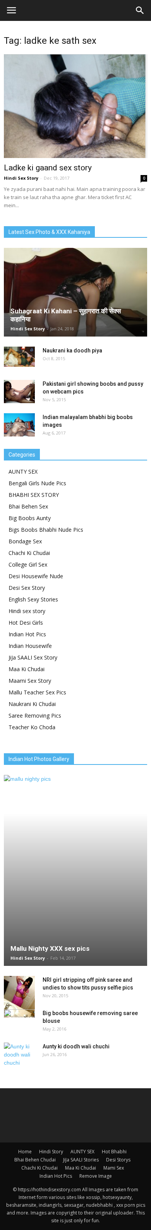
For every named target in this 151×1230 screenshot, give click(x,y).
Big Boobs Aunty (30, 518)
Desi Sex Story (27, 587)
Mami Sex (113, 1168)
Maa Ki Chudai (27, 669)
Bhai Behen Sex (28, 506)
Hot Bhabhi (114, 1151)
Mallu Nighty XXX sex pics (49, 948)
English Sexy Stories (33, 599)
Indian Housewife (30, 645)
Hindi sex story (27, 611)
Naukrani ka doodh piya (72, 350)
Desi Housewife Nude (36, 576)
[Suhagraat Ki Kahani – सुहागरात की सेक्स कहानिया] (75, 292)
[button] (140, 10)
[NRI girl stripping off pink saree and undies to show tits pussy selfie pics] (19, 996)
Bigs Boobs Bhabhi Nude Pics (46, 529)
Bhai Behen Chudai (35, 1159)
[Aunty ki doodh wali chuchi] (19, 1055)
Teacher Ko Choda (32, 727)
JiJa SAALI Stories (81, 1159)
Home (25, 1151)
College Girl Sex (28, 564)
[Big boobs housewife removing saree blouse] (19, 1020)
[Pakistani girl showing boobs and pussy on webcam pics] (19, 391)
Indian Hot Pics (27, 634)
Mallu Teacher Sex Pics (37, 692)
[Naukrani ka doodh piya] (19, 357)
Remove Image (95, 1176)
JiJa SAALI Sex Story (33, 657)
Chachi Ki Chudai (29, 553)
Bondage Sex (25, 541)
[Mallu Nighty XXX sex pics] (75, 870)
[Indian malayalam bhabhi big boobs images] (19, 424)
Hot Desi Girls (26, 622)
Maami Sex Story (30, 680)
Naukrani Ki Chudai (32, 704)
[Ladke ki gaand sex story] (75, 106)
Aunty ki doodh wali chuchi (76, 1046)
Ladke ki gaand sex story (48, 167)
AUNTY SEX (23, 471)
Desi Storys (118, 1159)
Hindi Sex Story (21, 178)
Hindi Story (51, 1151)
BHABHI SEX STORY (34, 494)
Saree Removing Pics (35, 715)
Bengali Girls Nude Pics (37, 483)
